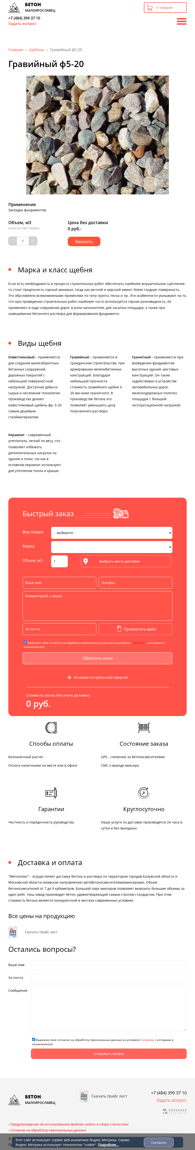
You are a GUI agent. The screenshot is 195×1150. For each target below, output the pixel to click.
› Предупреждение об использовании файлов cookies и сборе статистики (68, 1124)
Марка (28, 546)
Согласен (158, 1142)
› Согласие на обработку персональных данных (47, 1130)
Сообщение (17, 990)
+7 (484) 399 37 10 (24, 18)
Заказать (84, 241)
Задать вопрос (22, 23)
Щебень (36, 49)
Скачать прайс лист (41, 932)
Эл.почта (15, 977)
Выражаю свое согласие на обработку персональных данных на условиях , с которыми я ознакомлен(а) (94, 645)
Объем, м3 (32, 560)
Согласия (138, 643)
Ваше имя (16, 964)
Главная (15, 49)
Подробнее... (108, 1144)
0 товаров (164, 7)
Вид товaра (33, 531)
